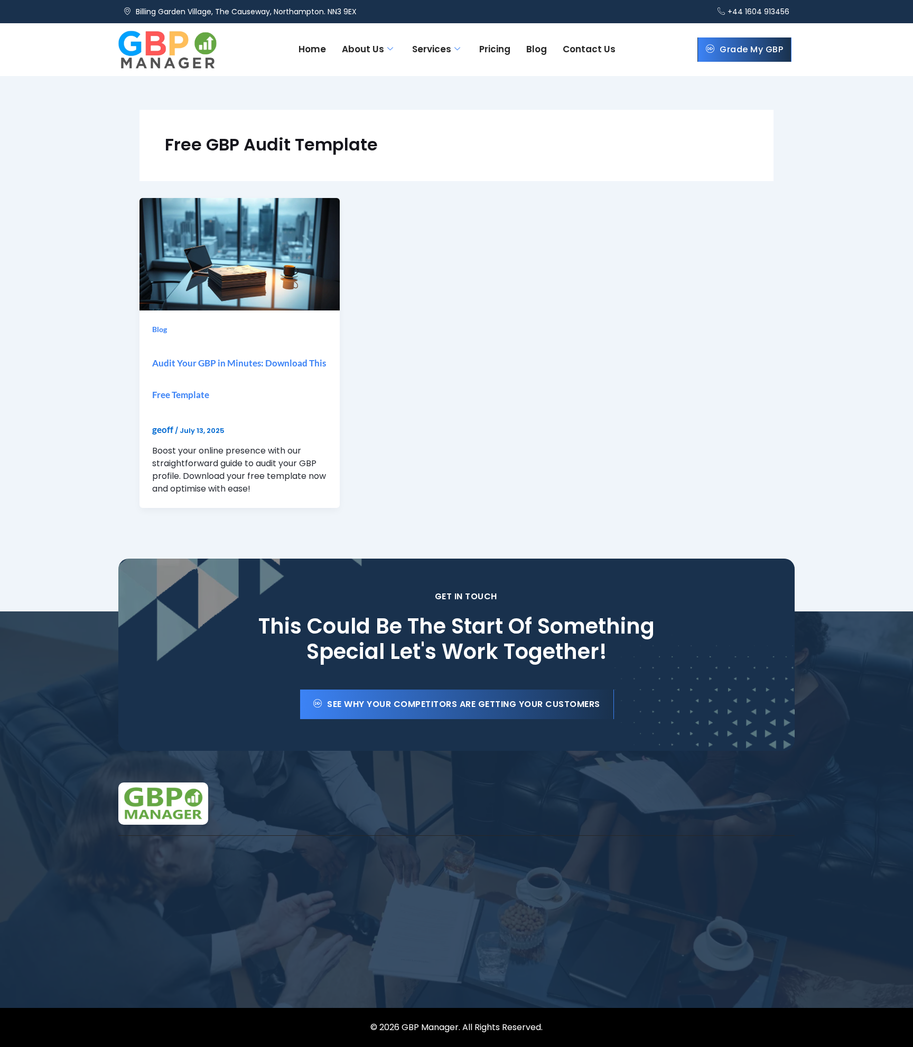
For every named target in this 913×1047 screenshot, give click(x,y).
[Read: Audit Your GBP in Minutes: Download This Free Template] (239, 253)
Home (312, 49)
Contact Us (589, 49)
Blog (536, 49)
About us (363, 49)
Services (431, 49)
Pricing (494, 49)
